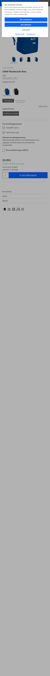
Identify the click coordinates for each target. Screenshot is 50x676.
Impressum (31, 34)
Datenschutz (19, 34)
